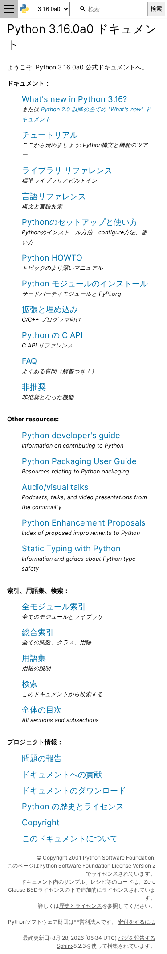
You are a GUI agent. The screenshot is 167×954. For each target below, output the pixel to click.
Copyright (41, 822)
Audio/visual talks (55, 487)
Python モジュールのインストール (85, 283)
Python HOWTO (52, 257)
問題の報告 (42, 758)
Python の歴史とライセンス (73, 806)
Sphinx (65, 945)
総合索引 (38, 632)
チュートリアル (50, 134)
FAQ (29, 361)
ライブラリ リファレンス (67, 170)
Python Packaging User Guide (79, 461)
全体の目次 (42, 709)
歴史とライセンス (80, 905)
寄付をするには (136, 921)
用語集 (34, 658)
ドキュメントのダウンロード (74, 790)
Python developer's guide (71, 435)
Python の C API (52, 335)
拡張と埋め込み (50, 309)
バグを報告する (136, 937)
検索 (30, 684)
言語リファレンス (54, 196)
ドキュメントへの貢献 (62, 774)
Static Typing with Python (71, 548)
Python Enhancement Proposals (84, 522)
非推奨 (34, 386)
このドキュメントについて (70, 838)
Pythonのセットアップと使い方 (80, 222)
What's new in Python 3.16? (74, 99)
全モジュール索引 (54, 606)
